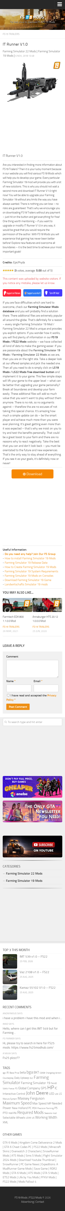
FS (16, 1088)
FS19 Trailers (11, 34)
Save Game (41, 1168)
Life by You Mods (28, 1177)
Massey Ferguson (31, 1098)
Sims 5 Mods (33, 1155)
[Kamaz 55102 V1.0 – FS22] (10, 992)
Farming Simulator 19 (35, 1083)
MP (49, 1103)
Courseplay (8, 1078)
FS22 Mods (40, 1147)
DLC (31, 1078)
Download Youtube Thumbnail (37, 1160)
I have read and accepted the (31, 697)
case (42, 1072)
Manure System (10, 1099)
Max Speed (39, 1103)
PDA (34, 1108)
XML (5, 1122)
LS (60, 1093)
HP (50, 1087)
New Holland (20, 1108)
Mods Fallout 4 (27, 1181)
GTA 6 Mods (10, 1142)
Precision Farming (45, 1108)
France (11, 1088)
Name (11, 681)
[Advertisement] (32, 129)
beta (23, 1072)
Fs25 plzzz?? (11, 1058)
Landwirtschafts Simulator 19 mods (26, 584)
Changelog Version (53, 1073)
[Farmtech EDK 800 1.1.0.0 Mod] (17, 605)
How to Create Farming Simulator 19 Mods (30, 567)
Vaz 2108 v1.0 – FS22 (34, 972)
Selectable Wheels (14, 1117)
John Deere (37, 1093)
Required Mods (30, 1112)
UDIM (28, 1118)
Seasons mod (50, 1113)
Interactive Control (14, 1093)
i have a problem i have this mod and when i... (32, 1018)
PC (29, 1108)
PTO (5, 1113)
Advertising (27, 1201)
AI (7, 1072)
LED (51, 1093)
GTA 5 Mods (49, 1173)
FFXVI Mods (48, 1177)
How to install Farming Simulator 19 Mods (30, 558)
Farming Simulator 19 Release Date (26, 562)
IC (56, 1088)
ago (4, 1073)
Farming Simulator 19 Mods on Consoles (29, 575)
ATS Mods (17, 1155)
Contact (40, 1201)
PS (56, 1108)
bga (30, 1072)
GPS (44, 1088)
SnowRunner (10, 1164)
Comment (12, 656)
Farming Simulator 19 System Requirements (31, 571)
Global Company (29, 1088)
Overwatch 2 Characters (26, 1151)
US (33, 1117)
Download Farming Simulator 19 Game (28, 580)
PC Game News (30, 1164)
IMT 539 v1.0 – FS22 (33, 956)
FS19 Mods (21, 1197)
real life (12, 1113)
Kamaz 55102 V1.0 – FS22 (38, 987)
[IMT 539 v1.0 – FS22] (10, 961)
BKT (36, 1072)
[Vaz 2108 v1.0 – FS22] (10, 977)
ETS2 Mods (9, 1177)
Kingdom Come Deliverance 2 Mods (41, 1142)
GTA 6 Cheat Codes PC (17, 1147)
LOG (56, 1094)
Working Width (46, 1117)
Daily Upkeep (21, 1077)
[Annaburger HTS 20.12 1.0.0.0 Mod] (47, 605)
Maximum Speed (17, 1103)
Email (38, 681)
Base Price (14, 1073)
